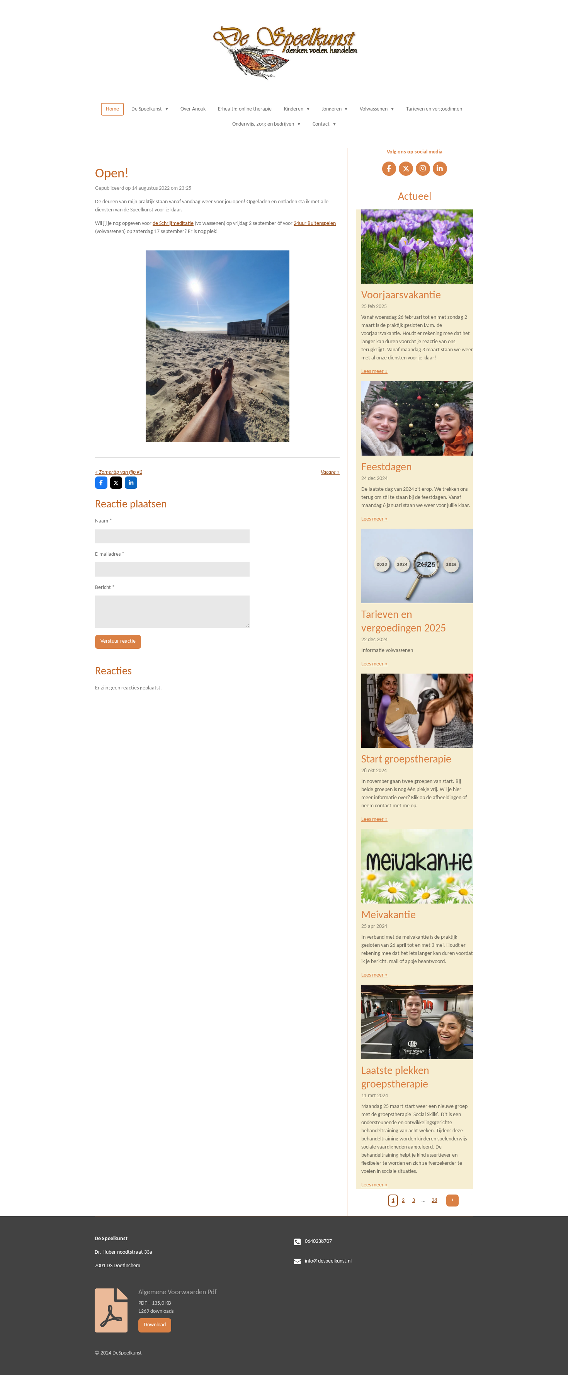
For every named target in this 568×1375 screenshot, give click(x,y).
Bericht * (105, 588)
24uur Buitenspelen (315, 223)
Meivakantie (388, 915)
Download (155, 1325)
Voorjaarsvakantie (401, 295)
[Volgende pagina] (452, 1201)
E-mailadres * (109, 554)
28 (434, 1200)
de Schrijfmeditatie (173, 223)
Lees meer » (374, 371)
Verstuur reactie (118, 641)
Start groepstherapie (406, 759)
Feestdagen (386, 467)
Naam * (103, 521)
